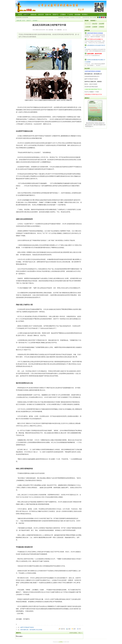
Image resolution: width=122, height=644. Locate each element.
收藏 (69, 629)
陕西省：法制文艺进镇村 (91, 84)
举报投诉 (102, 26)
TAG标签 (72, 17)
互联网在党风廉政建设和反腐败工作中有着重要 (95, 61)
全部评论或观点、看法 (75, 632)
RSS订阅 (78, 17)
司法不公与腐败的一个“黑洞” (92, 91)
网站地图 (66, 17)
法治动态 (35, 20)
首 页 (23, 20)
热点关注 (95, 23)
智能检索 (60, 17)
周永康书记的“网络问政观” (91, 86)
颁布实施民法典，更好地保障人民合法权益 (31, 629)
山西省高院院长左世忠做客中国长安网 (95, 46)
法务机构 (88, 26)
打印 (80, 629)
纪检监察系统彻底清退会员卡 (92, 76)
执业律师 (102, 23)
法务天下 (28, 20)
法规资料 (95, 26)
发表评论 (63, 629)
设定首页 (86, 17)
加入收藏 (93, 17)
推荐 (74, 629)
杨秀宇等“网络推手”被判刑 (27, 627)
